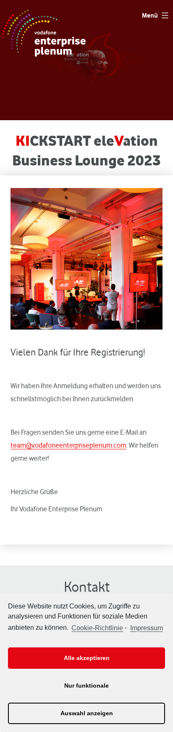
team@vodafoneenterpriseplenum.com (68, 445)
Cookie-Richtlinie (97, 627)
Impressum (146, 627)
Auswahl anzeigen (86, 713)
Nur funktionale (86, 685)
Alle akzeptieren (87, 658)
